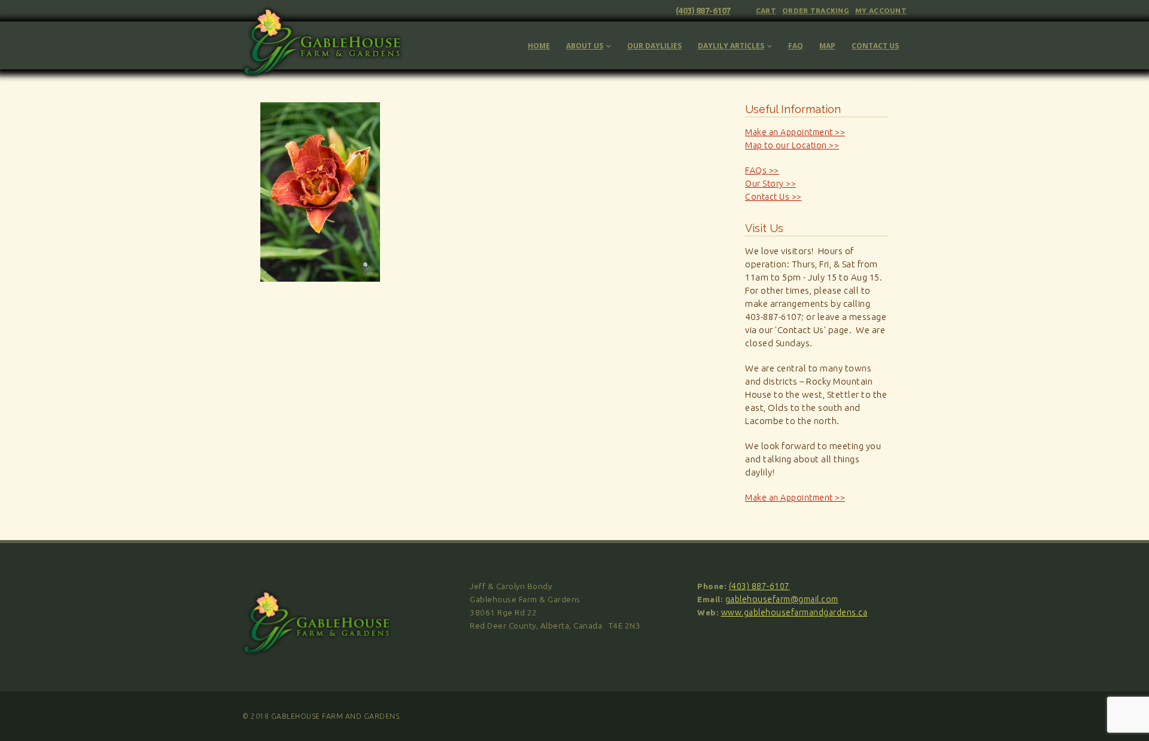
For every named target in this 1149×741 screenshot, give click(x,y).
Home (539, 46)
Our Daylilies (654, 46)
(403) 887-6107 (703, 11)
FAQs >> (762, 170)
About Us (584, 46)
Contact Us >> (773, 197)
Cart (766, 10)
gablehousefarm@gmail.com (781, 599)
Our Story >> (770, 183)
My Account (881, 10)
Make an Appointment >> (795, 132)
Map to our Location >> (792, 145)
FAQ (795, 46)
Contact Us (875, 46)
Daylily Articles (731, 46)
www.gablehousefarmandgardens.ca (794, 612)
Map (827, 46)
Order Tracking (815, 10)
